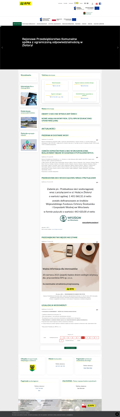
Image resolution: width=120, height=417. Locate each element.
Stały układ (85, 3)
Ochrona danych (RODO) (66, 405)
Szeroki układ (87, 3)
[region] (60, 47)
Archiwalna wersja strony (67, 408)
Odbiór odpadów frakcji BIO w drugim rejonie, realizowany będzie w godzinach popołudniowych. (68, 152)
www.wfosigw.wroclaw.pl (57, 229)
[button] (2, 47)
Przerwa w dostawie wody (55, 135)
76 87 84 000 (54, 97)
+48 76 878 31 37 (47, 405)
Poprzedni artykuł (54, 337)
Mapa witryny (64, 402)
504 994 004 (85, 86)
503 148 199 (57, 86)
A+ (66, 3)
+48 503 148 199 (60, 366)
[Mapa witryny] (91, 4)
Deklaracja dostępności (66, 406)
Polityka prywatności (66, 404)
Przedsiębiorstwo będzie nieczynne (59, 237)
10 (87, 337)
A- (64, 3)
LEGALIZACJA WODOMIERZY (54, 305)
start (45, 337)
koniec (78, 340)
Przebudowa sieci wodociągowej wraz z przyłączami (69, 178)
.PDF (47, 227)
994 (62, 97)
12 (96, 337)
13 (61, 340)
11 (92, 337)
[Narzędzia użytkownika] (97, 140)
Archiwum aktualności (70, 347)
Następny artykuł (69, 340)
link (75, 3)
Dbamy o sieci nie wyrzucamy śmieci (59, 114)
